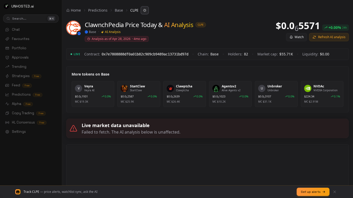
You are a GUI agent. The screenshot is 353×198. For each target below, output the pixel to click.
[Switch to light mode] (145, 10)
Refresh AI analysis (332, 37)
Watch (299, 37)
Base (119, 10)
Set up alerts (311, 192)
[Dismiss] (335, 192)
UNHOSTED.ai (22, 6)
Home (76, 10)
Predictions (98, 10)
